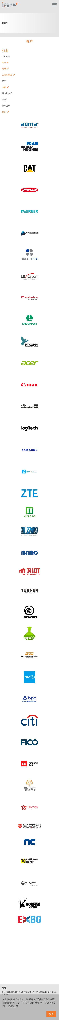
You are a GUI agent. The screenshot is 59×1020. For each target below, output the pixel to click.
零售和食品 (7, 93)
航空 (4, 81)
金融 (4, 87)
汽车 (4, 99)
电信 (4, 62)
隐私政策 (13, 1006)
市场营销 (6, 106)
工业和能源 (7, 75)
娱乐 (4, 112)
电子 (4, 68)
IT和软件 (6, 56)
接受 (51, 1014)
